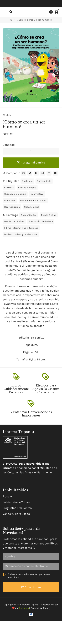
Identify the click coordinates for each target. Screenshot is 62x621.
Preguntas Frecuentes (17, 508)
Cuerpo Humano (27, 187)
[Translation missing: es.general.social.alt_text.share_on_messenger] (55, 173)
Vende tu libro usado (16, 513)
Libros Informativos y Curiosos (21, 228)
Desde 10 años (29, 215)
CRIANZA (9, 187)
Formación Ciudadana (41, 221)
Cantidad (9, 144)
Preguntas (10, 200)
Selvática (24, 608)
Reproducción (12, 207)
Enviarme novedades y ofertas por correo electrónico (29, 576)
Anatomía (27, 181)
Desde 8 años (48, 215)
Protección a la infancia (33, 200)
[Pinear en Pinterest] (36, 173)
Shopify (46, 608)
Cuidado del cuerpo (15, 194)
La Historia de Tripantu (17, 502)
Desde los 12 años (14, 221)
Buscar (7, 496)
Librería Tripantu (30, 604)
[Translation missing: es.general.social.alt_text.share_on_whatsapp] (42, 173)
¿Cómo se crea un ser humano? (34, 19)
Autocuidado (44, 181)
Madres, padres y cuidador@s (20, 234)
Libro (7, 115)
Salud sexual (31, 207)
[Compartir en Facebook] (23, 173)
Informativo (37, 194)
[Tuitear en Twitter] (29, 173)
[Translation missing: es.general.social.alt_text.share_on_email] (48, 173)
